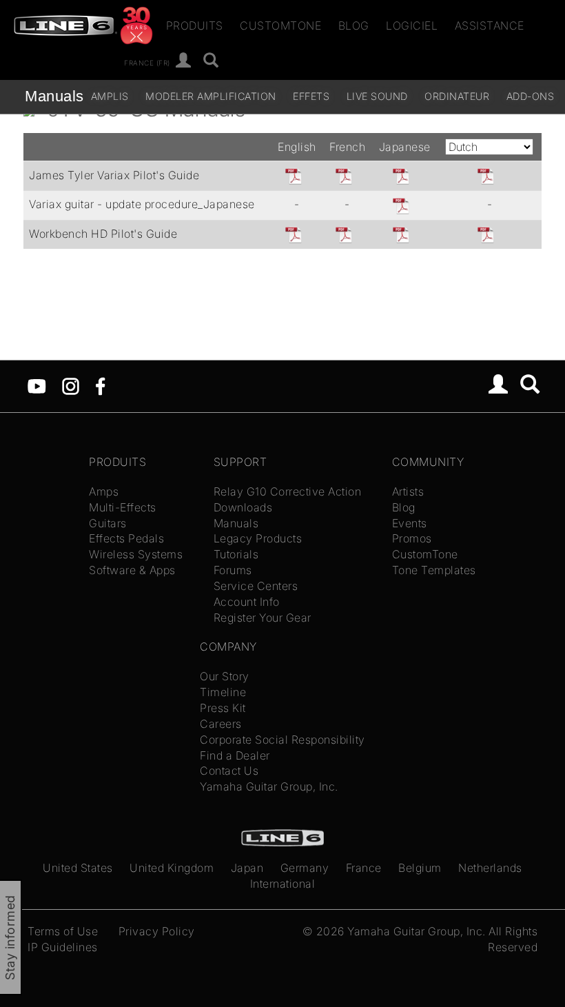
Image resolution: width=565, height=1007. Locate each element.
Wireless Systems (136, 554)
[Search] (530, 386)
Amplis (110, 96)
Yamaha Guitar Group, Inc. (269, 786)
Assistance (489, 25)
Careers (221, 724)
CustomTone (280, 25)
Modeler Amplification (210, 96)
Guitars (108, 523)
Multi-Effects (122, 507)
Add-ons (530, 96)
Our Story (224, 676)
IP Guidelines (63, 947)
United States (78, 868)
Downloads (243, 507)
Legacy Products (258, 538)
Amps (104, 491)
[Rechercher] (211, 61)
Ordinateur (456, 96)
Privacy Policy (157, 931)
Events (409, 523)
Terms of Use (63, 931)
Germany (304, 868)
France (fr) (147, 62)
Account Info (247, 602)
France (364, 868)
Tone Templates (434, 570)
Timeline (223, 692)
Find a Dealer (235, 755)
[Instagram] (70, 385)
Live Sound (377, 96)
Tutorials (236, 554)
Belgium (420, 868)
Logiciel (412, 25)
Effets (311, 96)
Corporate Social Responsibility (282, 739)
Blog (353, 25)
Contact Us (229, 770)
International (283, 884)
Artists (408, 491)
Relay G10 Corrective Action (288, 491)
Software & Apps (132, 570)
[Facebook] (100, 385)
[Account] (184, 61)
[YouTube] (36, 385)
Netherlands (490, 868)
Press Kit (223, 708)
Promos (412, 538)
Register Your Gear (262, 617)
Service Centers (256, 586)
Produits (194, 25)
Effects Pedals (126, 538)
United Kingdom (172, 868)
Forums (233, 570)
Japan (247, 868)
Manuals (54, 96)
